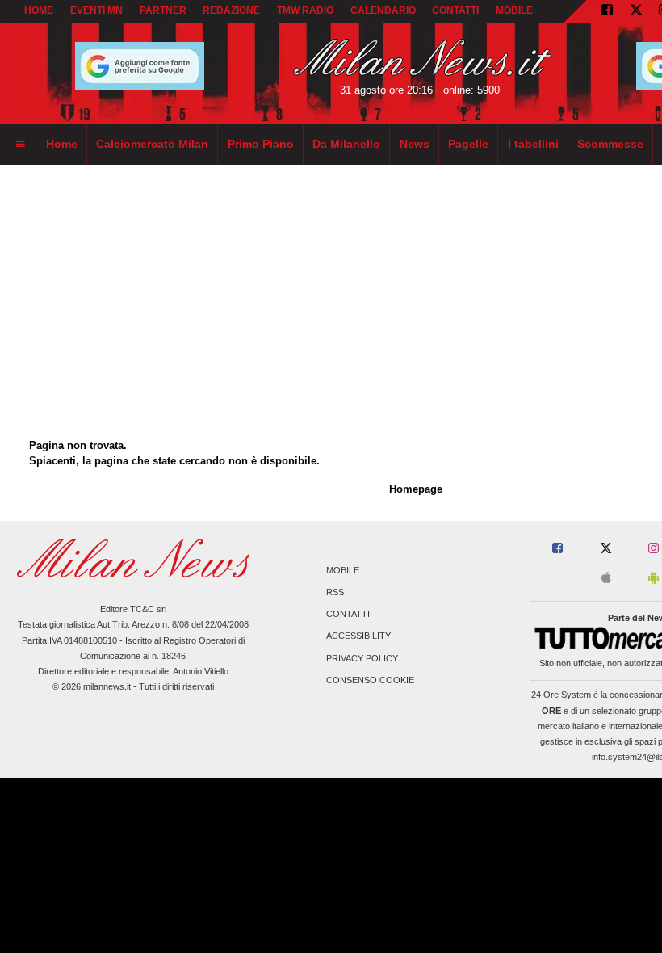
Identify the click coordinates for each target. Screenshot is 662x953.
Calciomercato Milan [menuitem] (152, 143)
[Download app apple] (606, 579)
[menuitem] (20, 144)
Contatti (348, 614)
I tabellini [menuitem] (533, 143)
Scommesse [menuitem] (610, 143)
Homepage (415, 489)
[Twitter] (636, 11)
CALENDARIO (383, 10)
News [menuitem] (414, 143)
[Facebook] (607, 11)
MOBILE (514, 10)
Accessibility (358, 636)
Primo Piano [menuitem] (261, 143)
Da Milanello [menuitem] (346, 143)
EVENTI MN (96, 10)
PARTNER (163, 10)
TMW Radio (305, 10)
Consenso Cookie (370, 680)
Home (38, 10)
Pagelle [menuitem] (468, 143)
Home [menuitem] (62, 143)
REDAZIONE (231, 10)
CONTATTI (455, 10)
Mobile (342, 570)
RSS (335, 592)
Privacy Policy (362, 658)
